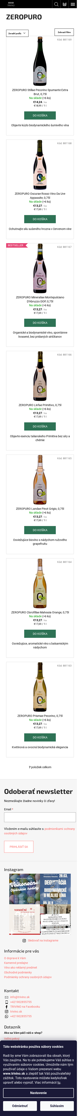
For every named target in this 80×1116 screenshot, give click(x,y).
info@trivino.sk (20, 997)
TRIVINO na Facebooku (25, 1006)
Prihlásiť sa (19, 846)
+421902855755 (21, 1002)
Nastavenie (38, 1093)
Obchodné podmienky (18, 972)
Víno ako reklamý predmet (20, 967)
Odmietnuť (20, 1106)
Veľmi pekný (11, 1038)
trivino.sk (16, 1011)
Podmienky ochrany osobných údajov (28, 977)
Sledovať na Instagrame (43, 940)
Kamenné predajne (16, 962)
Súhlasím (57, 1106)
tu (58, 1082)
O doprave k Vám (15, 958)
